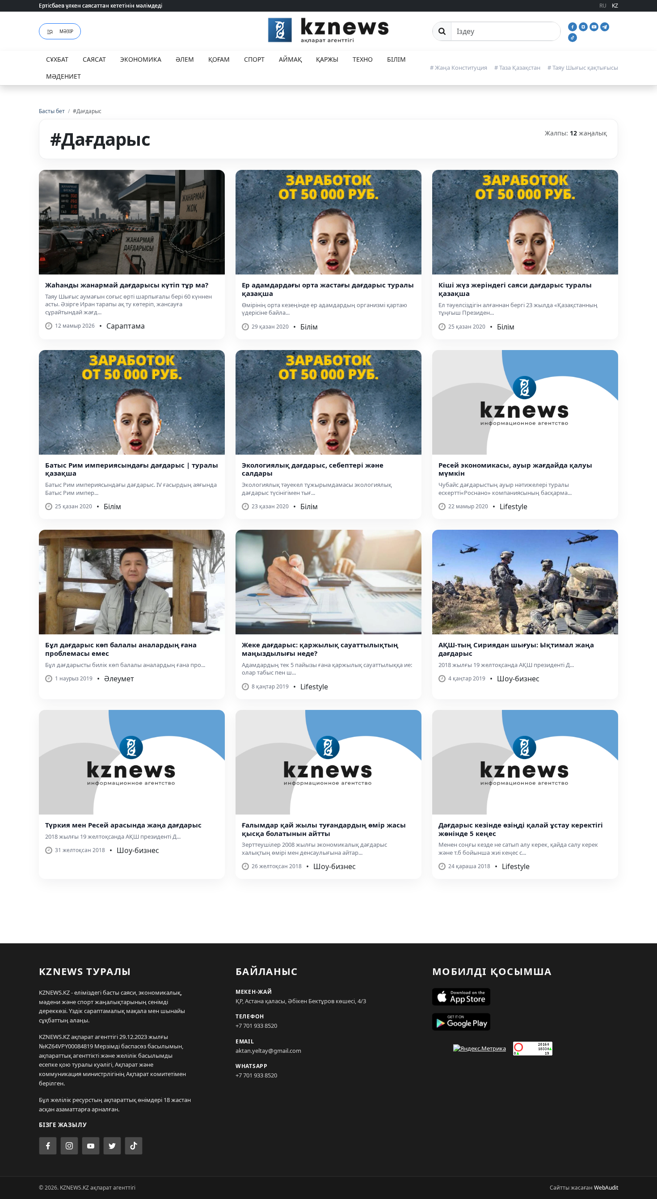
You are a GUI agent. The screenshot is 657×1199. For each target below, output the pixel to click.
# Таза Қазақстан (517, 67)
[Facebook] (573, 26)
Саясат (94, 59)
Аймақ (290, 59)
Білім (396, 59)
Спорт (254, 59)
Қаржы (327, 59)
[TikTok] (572, 37)
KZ (615, 5)
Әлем (185, 59)
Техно (363, 59)
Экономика (140, 59)
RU (602, 5)
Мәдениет (63, 76)
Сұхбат (57, 59)
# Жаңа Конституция (458, 67)
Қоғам (219, 59)
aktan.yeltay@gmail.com (268, 1051)
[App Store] (525, 997)
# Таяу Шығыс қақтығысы (583, 67)
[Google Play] (525, 1022)
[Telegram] (604, 26)
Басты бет (52, 111)
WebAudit (606, 1187)
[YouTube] (595, 26)
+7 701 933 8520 (256, 1026)
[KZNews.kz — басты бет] (328, 30)
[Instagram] (584, 26)
